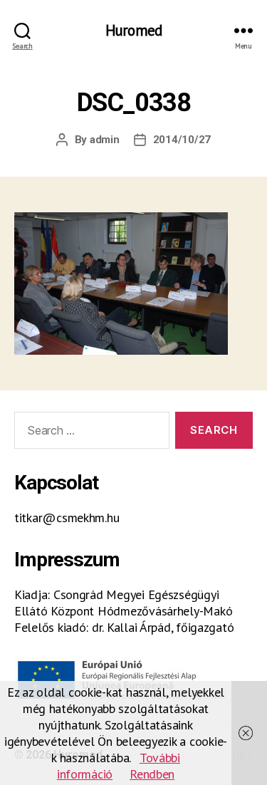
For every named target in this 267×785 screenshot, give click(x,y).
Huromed (133, 30)
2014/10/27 (182, 139)
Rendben (152, 774)
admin (105, 139)
